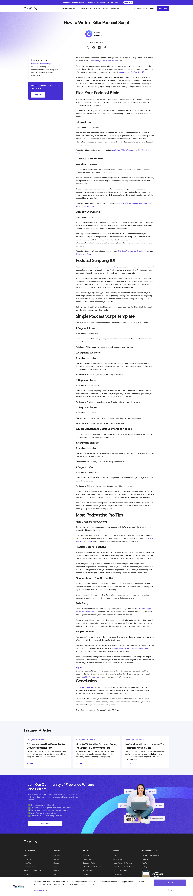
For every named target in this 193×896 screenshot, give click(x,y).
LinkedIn (145, 859)
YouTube (145, 863)
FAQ (114, 855)
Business (56, 855)
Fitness (56, 863)
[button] (69, 8)
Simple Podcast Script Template (44, 69)
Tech (55, 874)
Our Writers (28, 859)
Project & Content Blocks (33, 870)
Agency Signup (29, 874)
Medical (56, 870)
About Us (86, 855)
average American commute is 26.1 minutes (130, 648)
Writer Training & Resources (93, 867)
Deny (170, 890)
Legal (55, 867)
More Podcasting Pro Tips (42, 72)
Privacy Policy (117, 874)
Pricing (26, 855)
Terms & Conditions (120, 870)
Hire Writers (28, 863)
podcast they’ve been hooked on (102, 61)
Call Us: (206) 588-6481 (150, 855)
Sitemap (86, 874)
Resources (115, 8)
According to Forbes (84, 687)
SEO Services (84, 8)
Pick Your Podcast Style (41, 64)
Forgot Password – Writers (122, 863)
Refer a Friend (88, 870)
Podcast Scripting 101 (40, 66)
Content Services (68, 8)
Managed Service (30, 867)
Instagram (146, 867)
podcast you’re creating (107, 267)
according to (133, 72)
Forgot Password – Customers (123, 867)
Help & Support (118, 859)
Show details (39, 890)
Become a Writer (89, 863)
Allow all (170, 883)
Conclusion (35, 75)
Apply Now (128, 2)
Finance (56, 859)
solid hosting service (90, 677)
